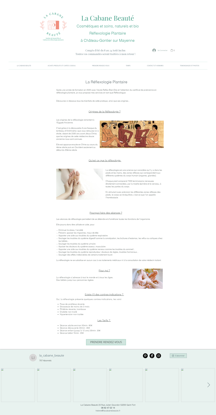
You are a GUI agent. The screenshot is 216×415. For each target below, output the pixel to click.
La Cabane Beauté (107, 17)
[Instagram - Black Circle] (158, 355)
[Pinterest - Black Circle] (145, 355)
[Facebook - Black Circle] (152, 355)
